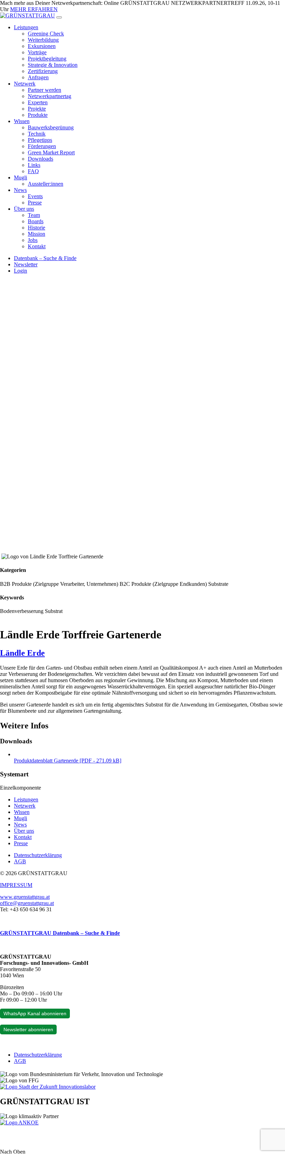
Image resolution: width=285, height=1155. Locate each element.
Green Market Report (51, 152)
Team (34, 215)
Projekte (37, 109)
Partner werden (44, 90)
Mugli (20, 177)
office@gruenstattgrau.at (27, 903)
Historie (36, 228)
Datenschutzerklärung (38, 855)
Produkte (38, 115)
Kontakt (37, 246)
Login (20, 271)
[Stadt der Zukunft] (48, 1087)
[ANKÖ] (19, 1122)
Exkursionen (42, 46)
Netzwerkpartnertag (49, 96)
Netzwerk (24, 84)
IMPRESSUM (16, 885)
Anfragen (38, 77)
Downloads (40, 159)
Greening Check (46, 34)
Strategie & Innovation (53, 65)
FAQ (33, 171)
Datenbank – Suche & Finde (45, 258)
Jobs (33, 240)
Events (35, 196)
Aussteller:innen (45, 184)
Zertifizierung (43, 71)
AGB (20, 861)
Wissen (22, 121)
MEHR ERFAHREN (34, 9)
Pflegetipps (40, 140)
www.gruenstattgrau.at (25, 897)
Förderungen (42, 146)
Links (34, 165)
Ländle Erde (22, 652)
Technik (37, 134)
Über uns (24, 209)
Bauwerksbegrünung (51, 127)
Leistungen (26, 27)
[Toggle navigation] (59, 17)
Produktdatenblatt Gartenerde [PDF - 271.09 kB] (67, 761)
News (20, 190)
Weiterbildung (43, 40)
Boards (35, 221)
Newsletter (26, 264)
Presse (35, 202)
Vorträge (37, 52)
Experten (38, 102)
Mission (36, 234)
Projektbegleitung (47, 59)
